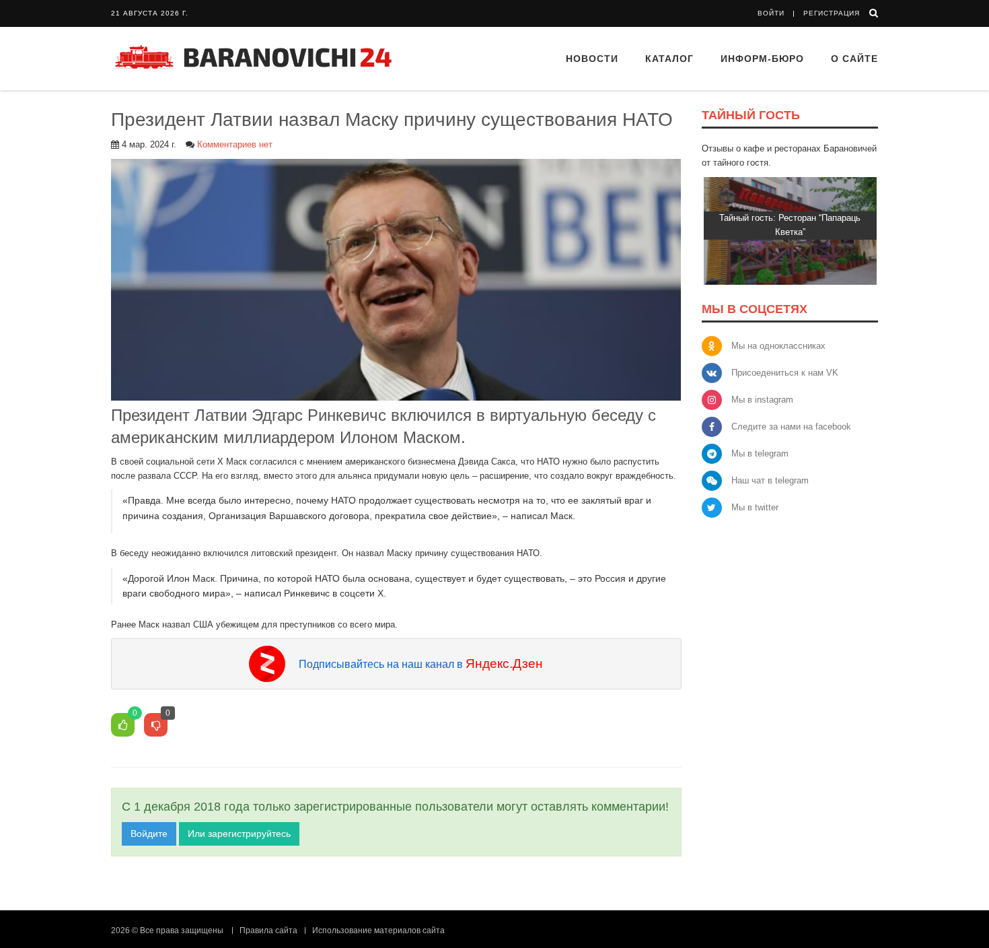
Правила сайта (268, 930)
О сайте (854, 58)
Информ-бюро (762, 58)
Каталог (669, 58)
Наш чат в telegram (770, 480)
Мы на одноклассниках (778, 346)
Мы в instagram (762, 400)
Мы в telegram (760, 453)
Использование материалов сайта (378, 930)
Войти (771, 13)
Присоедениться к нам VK (784, 373)
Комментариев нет (234, 144)
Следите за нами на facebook (791, 426)
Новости (592, 58)
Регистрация (831, 13)
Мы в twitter (754, 507)
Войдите (149, 833)
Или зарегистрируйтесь (239, 833)
